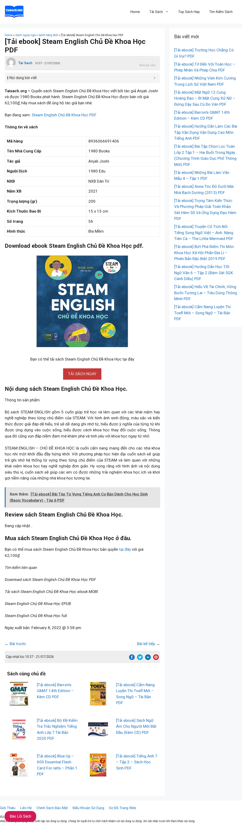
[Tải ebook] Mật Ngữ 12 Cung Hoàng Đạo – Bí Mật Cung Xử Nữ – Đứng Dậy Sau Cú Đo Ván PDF (204, 98)
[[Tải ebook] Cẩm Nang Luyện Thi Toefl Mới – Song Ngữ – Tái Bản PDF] (98, 702)
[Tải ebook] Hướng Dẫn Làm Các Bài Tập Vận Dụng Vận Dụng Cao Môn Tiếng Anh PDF (205, 132)
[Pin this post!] (156, 658)
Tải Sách (156, 12)
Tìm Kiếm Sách (221, 12)
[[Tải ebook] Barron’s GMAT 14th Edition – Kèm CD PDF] (19, 702)
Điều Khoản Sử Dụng (88, 808)
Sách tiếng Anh (48, 35)
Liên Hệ (26, 808)
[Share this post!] (132, 658)
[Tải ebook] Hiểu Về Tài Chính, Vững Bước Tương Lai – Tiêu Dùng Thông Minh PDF (205, 292)
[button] (82, 373)
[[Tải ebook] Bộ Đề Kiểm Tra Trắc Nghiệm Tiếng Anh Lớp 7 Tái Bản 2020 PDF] (19, 738)
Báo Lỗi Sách (20, 816)
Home (135, 12)
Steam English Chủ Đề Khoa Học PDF (64, 115)
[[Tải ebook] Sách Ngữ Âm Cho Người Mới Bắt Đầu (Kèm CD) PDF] (98, 738)
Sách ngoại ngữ (25, 35)
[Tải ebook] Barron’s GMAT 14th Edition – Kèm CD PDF (55, 690)
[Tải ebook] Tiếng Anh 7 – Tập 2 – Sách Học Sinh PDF (136, 762)
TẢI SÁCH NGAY (82, 373)
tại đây (125, 549)
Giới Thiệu (7, 808)
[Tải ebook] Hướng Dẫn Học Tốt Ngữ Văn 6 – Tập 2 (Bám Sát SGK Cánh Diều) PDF (203, 272)
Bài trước (18, 643)
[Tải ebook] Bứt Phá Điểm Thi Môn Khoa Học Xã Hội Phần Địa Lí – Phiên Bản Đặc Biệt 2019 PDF (204, 252)
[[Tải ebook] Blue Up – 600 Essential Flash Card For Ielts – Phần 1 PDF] (19, 773)
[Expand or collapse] (154, 78)
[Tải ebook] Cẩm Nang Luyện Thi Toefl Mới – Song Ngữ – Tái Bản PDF (202, 312)
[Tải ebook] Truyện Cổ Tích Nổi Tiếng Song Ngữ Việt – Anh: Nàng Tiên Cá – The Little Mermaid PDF (203, 232)
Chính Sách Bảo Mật (52, 808)
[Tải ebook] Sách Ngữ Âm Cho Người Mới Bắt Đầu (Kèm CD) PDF (136, 726)
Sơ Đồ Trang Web (122, 808)
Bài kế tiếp (146, 643)
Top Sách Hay (189, 12)
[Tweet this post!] (140, 658)
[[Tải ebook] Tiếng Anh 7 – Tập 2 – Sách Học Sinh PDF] (98, 773)
